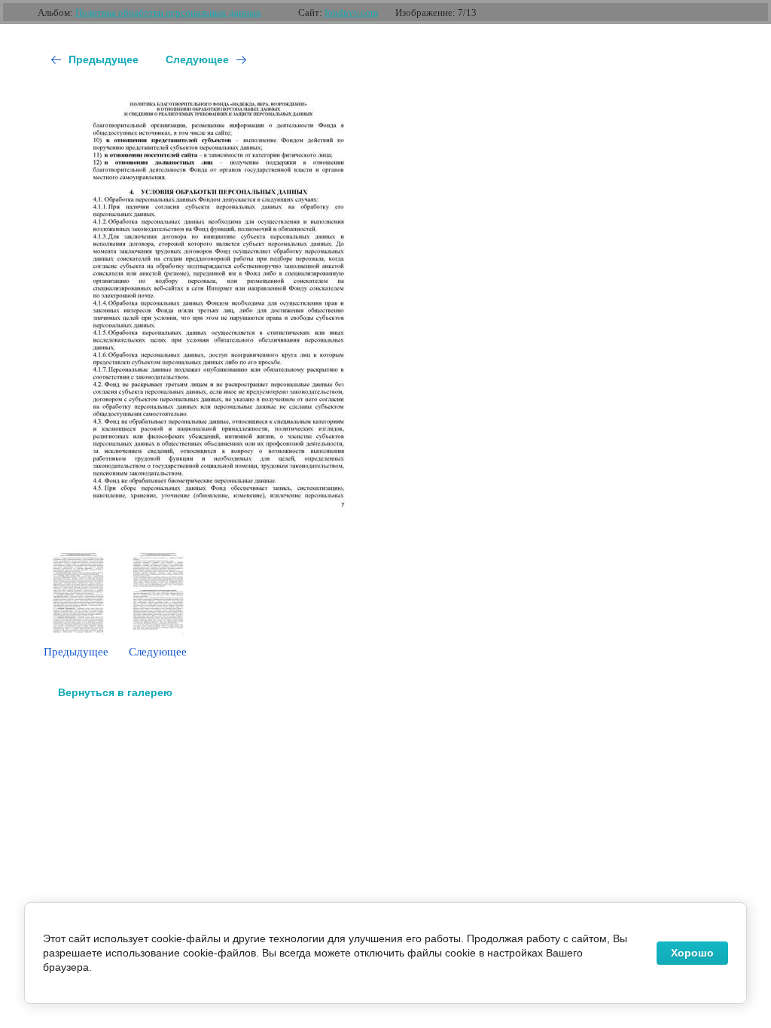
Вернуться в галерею (115, 692)
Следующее (197, 59)
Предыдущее (104, 59)
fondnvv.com (351, 12)
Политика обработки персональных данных (168, 12)
